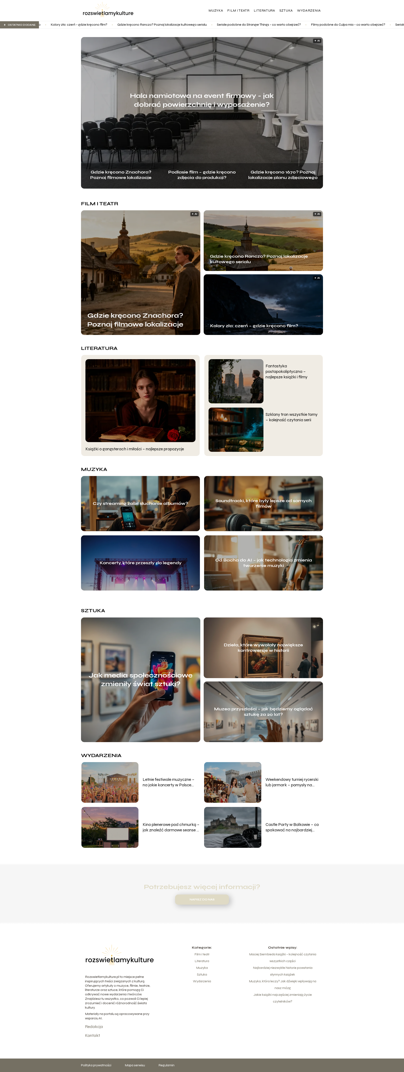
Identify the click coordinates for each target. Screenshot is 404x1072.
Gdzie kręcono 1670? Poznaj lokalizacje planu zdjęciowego (283, 174)
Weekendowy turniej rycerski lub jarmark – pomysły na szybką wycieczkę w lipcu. (292, 782)
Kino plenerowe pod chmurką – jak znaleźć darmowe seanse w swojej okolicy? (171, 827)
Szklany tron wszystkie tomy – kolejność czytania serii (292, 417)
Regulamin (166, 1065)
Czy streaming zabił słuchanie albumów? (140, 503)
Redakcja (94, 1026)
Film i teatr (238, 10)
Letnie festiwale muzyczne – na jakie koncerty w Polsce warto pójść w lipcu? (168, 782)
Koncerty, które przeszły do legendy (141, 562)
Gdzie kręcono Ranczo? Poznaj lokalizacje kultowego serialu (81, 25)
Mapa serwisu (135, 1065)
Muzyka (216, 10)
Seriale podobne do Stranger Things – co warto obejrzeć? (178, 25)
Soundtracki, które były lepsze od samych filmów (263, 503)
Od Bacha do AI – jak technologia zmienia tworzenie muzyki (263, 562)
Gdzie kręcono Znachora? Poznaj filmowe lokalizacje (121, 174)
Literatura (264, 10)
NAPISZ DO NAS (202, 899)
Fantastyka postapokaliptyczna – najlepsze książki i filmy (286, 371)
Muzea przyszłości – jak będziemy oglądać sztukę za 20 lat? (263, 711)
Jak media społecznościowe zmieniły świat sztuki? (141, 679)
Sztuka (286, 10)
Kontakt (92, 1035)
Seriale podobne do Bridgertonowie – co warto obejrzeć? (356, 25)
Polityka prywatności (96, 1065)
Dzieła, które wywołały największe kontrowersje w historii (263, 647)
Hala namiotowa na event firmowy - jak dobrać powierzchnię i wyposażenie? (202, 100)
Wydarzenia (309, 10)
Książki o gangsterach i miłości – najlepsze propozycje (134, 449)
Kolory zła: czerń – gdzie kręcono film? (254, 325)
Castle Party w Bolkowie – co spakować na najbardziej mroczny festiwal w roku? (292, 827)
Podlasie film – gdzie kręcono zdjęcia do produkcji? (202, 174)
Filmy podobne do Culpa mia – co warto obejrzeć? (267, 25)
